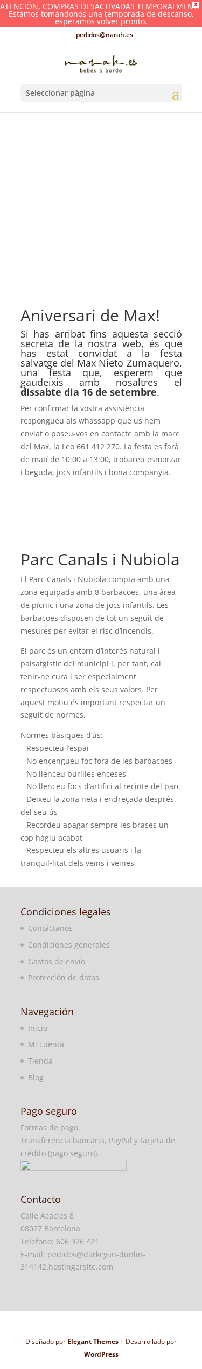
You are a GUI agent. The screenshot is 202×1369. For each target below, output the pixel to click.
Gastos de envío (56, 961)
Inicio (37, 1028)
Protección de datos (63, 977)
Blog (36, 1077)
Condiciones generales (69, 945)
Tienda (40, 1061)
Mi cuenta (46, 1044)
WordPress (101, 1354)
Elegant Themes (93, 1341)
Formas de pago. (50, 1127)
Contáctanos (50, 928)
